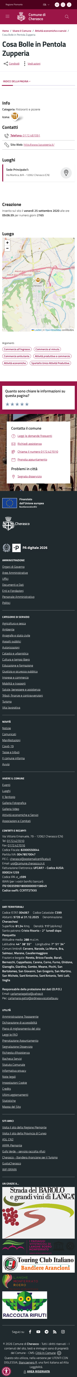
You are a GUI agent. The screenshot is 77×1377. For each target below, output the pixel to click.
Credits (6, 1088)
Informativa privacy (14, 1070)
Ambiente (8, 629)
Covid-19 (8, 746)
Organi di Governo (13, 566)
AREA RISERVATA (38, 1371)
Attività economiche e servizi (50, 31)
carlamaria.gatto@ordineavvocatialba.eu (33, 998)
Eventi (6, 785)
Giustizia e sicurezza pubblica (20, 671)
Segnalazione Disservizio (17, 1046)
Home (5, 31)
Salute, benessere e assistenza (21, 689)
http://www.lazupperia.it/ (39, 144)
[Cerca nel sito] (66, 16)
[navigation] (7, 16)
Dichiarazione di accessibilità (19, 1022)
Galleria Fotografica (14, 803)
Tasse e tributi (10, 752)
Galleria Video (10, 809)
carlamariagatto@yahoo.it (26, 993)
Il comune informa (13, 758)
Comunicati (9, 734)
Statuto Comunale (13, 1064)
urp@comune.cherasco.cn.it (27, 863)
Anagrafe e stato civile (16, 635)
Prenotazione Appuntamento (20, 1040)
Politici (6, 602)
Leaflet (37, 329)
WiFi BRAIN (9, 1169)
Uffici (5, 578)
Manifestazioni (11, 740)
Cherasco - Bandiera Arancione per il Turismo (30, 1157)
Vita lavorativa (11, 707)
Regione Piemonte (14, 4)
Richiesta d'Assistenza (16, 1052)
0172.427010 (15, 841)
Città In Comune (46, 1353)
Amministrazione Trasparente (20, 1016)
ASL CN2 (7, 1139)
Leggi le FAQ (10, 1034)
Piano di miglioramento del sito (21, 1028)
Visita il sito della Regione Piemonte (24, 1127)
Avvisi (6, 764)
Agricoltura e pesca (14, 623)
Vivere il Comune (22, 31)
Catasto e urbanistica (15, 653)
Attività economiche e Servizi (20, 815)
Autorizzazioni (10, 647)
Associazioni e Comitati (16, 821)
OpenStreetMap (53, 329)
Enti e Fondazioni (13, 590)
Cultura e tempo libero (16, 659)
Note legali (9, 1076)
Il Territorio (8, 797)
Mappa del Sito (11, 1106)
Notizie (6, 728)
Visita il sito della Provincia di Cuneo (24, 1133)
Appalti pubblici (11, 641)
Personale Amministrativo (18, 596)
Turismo (7, 701)
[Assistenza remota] (59, 1353)
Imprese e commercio (15, 677)
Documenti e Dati (13, 584)
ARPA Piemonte (12, 1145)
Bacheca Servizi (12, 1058)
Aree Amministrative (15, 572)
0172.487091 (31, 135)
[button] (40, 281)
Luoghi (6, 791)
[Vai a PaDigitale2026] (25, 547)
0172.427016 (16, 845)
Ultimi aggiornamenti (15, 1094)
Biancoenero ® (28, 1362)
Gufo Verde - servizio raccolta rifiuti (23, 1151)
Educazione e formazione (17, 665)
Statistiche (9, 1100)
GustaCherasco (11, 1163)
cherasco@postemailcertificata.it (30, 859)
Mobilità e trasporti (14, 683)
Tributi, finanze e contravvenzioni (22, 695)
